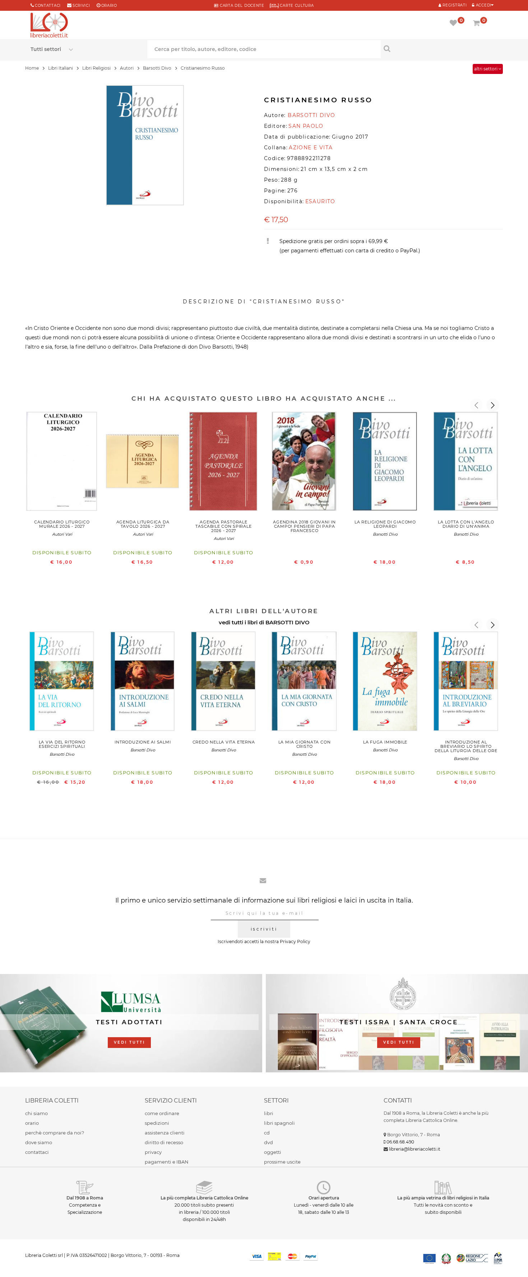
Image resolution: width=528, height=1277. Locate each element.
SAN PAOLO (306, 126)
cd (267, 1133)
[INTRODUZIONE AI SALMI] (143, 682)
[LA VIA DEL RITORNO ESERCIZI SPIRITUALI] (62, 682)
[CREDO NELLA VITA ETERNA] (223, 682)
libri (268, 1113)
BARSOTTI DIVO (287, 622)
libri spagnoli (279, 1123)
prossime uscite (282, 1162)
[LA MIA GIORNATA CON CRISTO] (304, 682)
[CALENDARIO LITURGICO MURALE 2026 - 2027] (62, 463)
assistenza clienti (165, 1133)
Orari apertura (324, 1198)
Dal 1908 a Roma (84, 1198)
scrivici (81, 5)
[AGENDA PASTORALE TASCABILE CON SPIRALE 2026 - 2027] (223, 463)
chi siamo (36, 1113)
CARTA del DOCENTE (241, 5)
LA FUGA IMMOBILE (385, 742)
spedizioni (157, 1123)
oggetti (272, 1152)
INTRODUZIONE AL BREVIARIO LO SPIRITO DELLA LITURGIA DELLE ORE (466, 746)
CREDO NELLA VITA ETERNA (224, 742)
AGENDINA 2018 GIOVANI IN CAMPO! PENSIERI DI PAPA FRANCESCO (304, 526)
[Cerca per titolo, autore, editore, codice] (439, 48)
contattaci (37, 1152)
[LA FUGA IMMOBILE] (385, 682)
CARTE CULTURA (296, 5)
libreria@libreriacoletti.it (414, 1149)
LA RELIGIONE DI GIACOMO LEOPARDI (385, 524)
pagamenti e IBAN (167, 1162)
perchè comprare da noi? (54, 1133)
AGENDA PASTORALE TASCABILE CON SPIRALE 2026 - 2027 (223, 526)
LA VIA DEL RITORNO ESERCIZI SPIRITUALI (62, 744)
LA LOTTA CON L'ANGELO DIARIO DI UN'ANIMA (466, 524)
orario (109, 5)
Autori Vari (62, 534)
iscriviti (264, 929)
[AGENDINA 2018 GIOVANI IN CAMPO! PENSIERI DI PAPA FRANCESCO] (304, 463)
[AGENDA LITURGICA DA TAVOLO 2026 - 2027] (143, 463)
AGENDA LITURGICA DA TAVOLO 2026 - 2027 (143, 524)
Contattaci (48, 5)
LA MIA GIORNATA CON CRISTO (304, 744)
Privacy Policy (295, 941)
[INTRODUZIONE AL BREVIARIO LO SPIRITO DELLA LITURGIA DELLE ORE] (466, 682)
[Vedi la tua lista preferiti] (454, 23)
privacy (153, 1152)
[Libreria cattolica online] (49, 26)
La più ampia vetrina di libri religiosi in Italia (443, 1198)
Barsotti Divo (385, 534)
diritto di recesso (164, 1142)
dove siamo (38, 1142)
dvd (268, 1142)
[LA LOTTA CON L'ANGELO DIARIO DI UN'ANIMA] (466, 463)
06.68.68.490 (400, 1142)
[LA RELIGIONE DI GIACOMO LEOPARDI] (385, 463)
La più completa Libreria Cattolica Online (204, 1198)
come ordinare (162, 1113)
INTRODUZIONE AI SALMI (143, 742)
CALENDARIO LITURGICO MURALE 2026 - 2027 (61, 524)
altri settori (486, 68)
